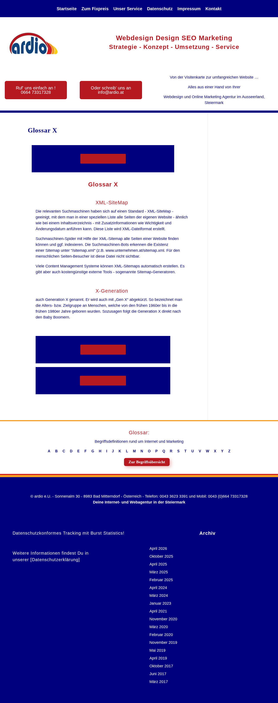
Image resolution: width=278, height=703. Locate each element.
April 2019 (158, 658)
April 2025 (158, 564)
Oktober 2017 (161, 666)
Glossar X (42, 130)
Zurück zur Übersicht (103, 158)
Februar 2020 (161, 635)
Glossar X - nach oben (103, 380)
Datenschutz (160, 9)
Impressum (189, 9)
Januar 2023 (160, 603)
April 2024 (158, 588)
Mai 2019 (157, 650)
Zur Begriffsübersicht (147, 462)
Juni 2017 (157, 674)
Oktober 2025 (161, 556)
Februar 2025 (161, 580)
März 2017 (158, 682)
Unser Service (127, 9)
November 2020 (163, 619)
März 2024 (158, 595)
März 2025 (158, 572)
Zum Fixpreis (95, 9)
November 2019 (163, 642)
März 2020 (158, 627)
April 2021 (158, 611)
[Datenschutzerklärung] (55, 559)
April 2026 (158, 548)
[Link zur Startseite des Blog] (33, 43)
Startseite (67, 9)
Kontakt (213, 9)
